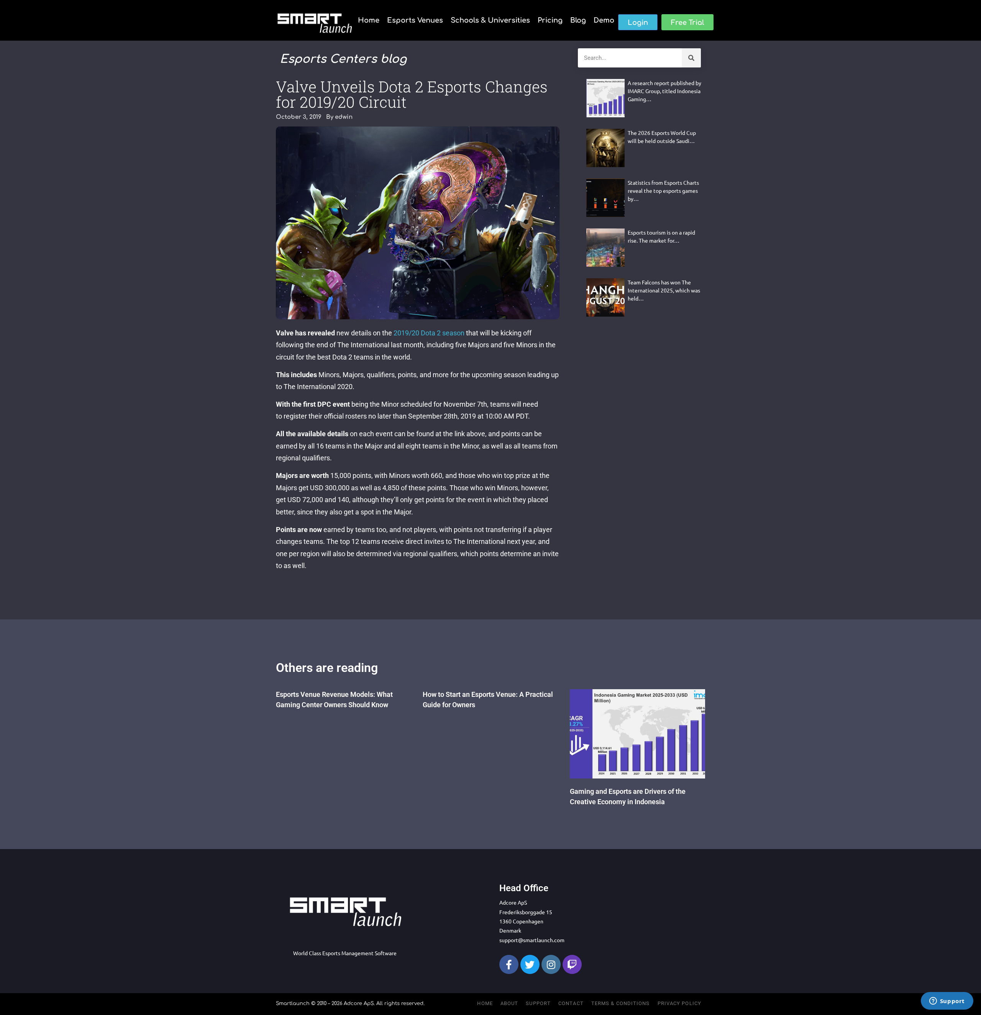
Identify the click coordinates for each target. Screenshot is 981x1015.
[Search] (691, 57)
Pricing (550, 20)
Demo (604, 20)
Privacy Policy (679, 1003)
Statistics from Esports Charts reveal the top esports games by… (663, 190)
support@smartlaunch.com (531, 939)
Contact (571, 1003)
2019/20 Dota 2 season (429, 333)
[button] (638, 22)
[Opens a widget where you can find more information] (946, 1001)
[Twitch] (572, 964)
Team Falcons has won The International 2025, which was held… (664, 290)
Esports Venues (415, 20)
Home (368, 20)
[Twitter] (530, 964)
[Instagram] (551, 964)
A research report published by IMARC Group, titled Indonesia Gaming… (664, 90)
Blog (578, 20)
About (509, 1003)
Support (538, 1003)
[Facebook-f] (508, 964)
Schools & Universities (490, 20)
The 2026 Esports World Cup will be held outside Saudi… (662, 136)
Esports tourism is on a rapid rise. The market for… (661, 236)
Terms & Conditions (620, 1003)
